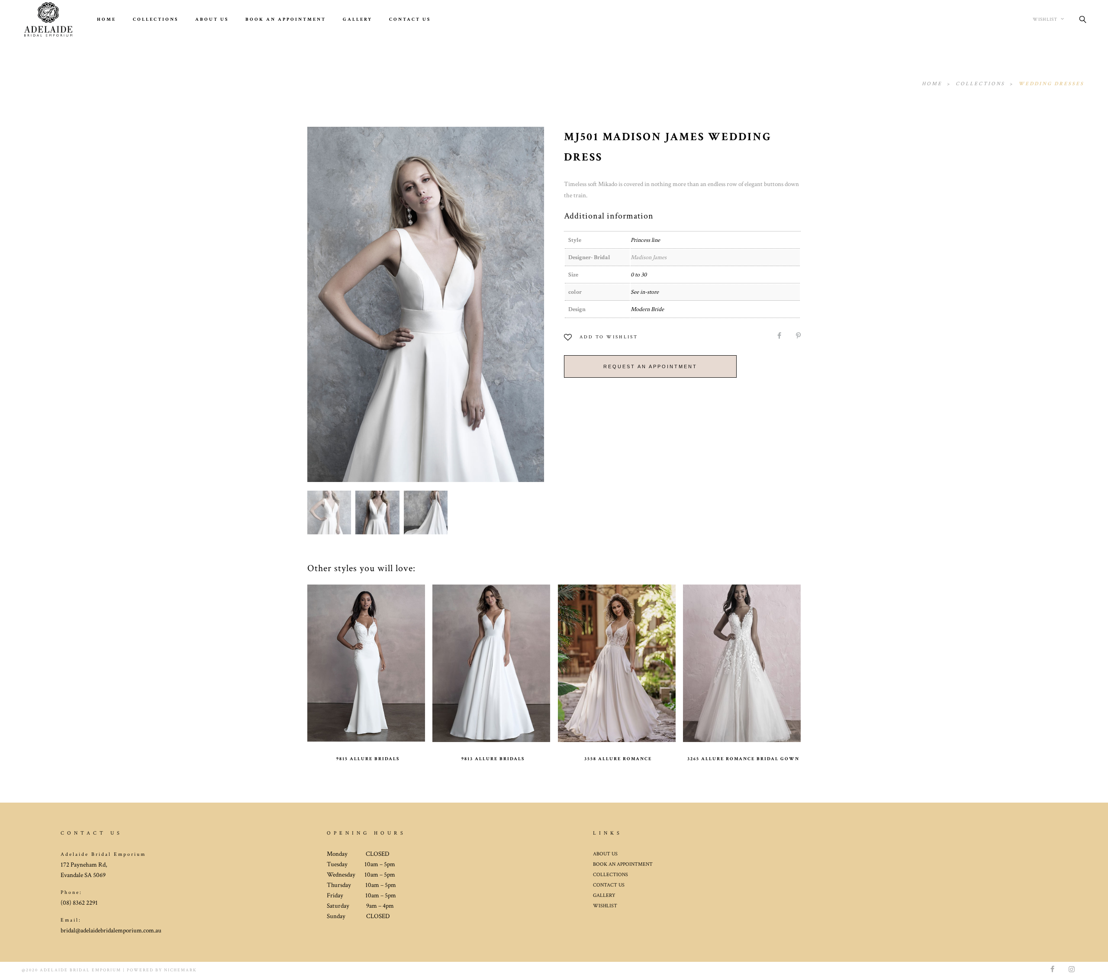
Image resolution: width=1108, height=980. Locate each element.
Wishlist (1046, 19)
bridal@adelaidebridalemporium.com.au (111, 930)
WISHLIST (605, 906)
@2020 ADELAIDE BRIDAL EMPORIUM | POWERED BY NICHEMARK (109, 970)
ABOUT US (212, 19)
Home (106, 19)
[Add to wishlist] (337, 657)
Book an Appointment (285, 19)
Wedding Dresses (1051, 83)
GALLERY (357, 19)
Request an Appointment (650, 366)
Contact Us (410, 19)
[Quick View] (396, 657)
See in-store (645, 292)
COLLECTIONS (610, 874)
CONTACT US (609, 885)
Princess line (645, 240)
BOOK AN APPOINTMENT (623, 864)
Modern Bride (647, 309)
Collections (155, 19)
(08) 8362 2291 (79, 903)
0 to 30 (639, 275)
